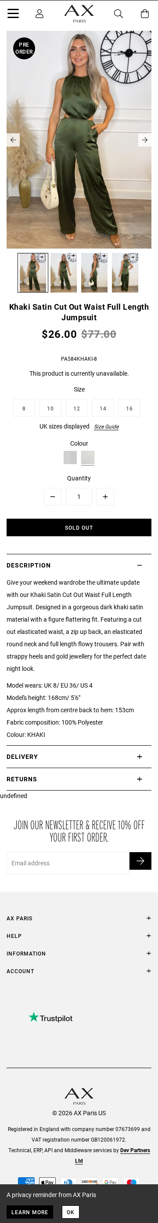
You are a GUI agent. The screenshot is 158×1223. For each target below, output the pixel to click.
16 (129, 408)
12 (76, 408)
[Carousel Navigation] (79, 139)
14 (103, 408)
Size (79, 389)
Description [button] (29, 565)
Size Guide (106, 426)
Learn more (29, 1212)
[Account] (39, 13)
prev (13, 139)
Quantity (79, 478)
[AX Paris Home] (79, 13)
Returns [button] (22, 779)
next (144, 139)
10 (50, 408)
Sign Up (140, 861)
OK (71, 1212)
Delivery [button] (22, 756)
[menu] (13, 15)
